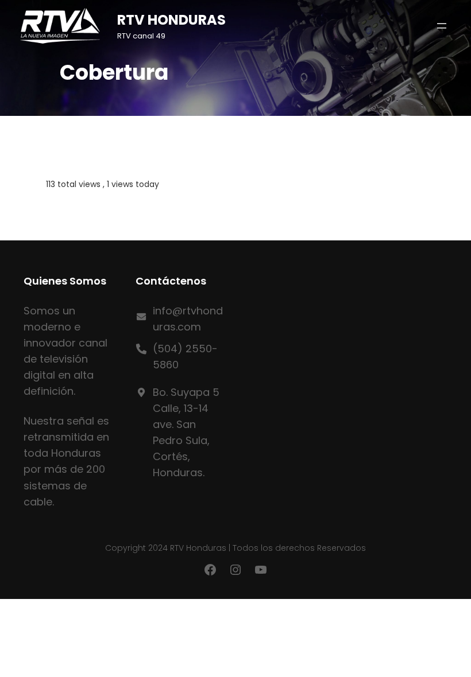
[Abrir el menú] (442, 26)
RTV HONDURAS (171, 19)
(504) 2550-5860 (185, 356)
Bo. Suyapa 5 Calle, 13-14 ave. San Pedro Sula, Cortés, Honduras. (186, 432)
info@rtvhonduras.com (188, 319)
